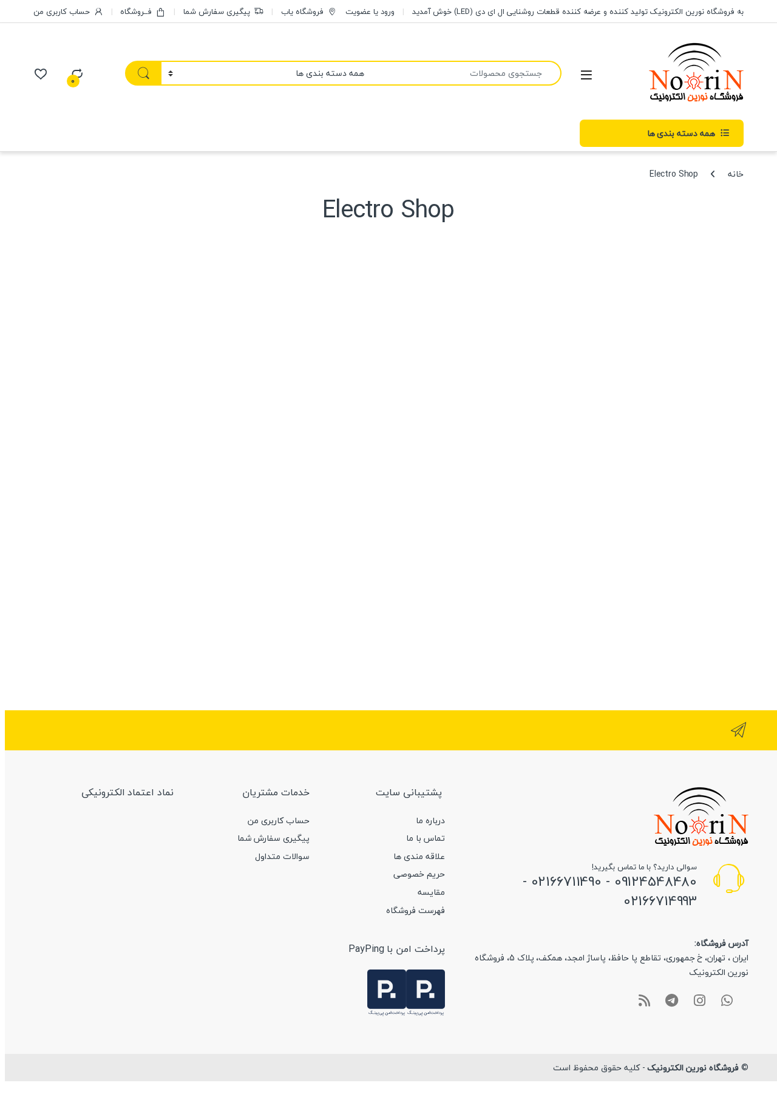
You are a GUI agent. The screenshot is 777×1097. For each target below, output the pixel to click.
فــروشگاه (136, 11)
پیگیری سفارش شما (216, 11)
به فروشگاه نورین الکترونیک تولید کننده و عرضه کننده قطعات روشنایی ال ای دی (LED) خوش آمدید (578, 11)
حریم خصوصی (419, 873)
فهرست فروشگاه (415, 910)
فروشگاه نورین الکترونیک (693, 1067)
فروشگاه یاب (302, 11)
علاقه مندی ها (419, 856)
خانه (736, 174)
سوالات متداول (282, 856)
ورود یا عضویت (370, 11)
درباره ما (430, 820)
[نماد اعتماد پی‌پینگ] (425, 991)
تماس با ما (425, 838)
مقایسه (431, 892)
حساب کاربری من (61, 11)
